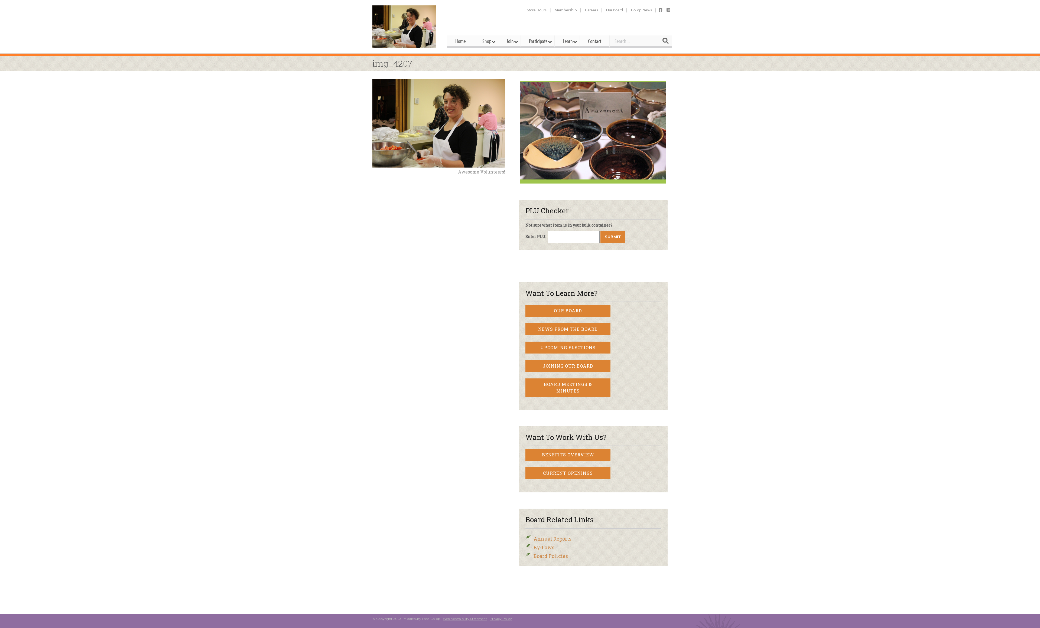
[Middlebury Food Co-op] (404, 26)
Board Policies (551, 556)
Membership (566, 9)
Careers (591, 9)
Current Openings (568, 473)
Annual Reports (552, 538)
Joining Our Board (568, 366)
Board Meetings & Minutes (568, 387)
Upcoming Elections (568, 347)
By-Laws (544, 547)
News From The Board (568, 329)
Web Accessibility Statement (465, 619)
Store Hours (537, 9)
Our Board (614, 9)
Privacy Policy (501, 619)
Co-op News (641, 9)
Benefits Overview (568, 454)
